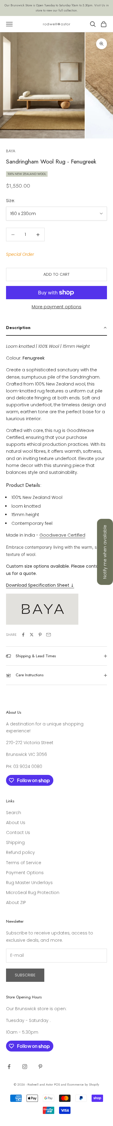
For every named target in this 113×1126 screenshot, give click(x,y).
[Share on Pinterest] (40, 634)
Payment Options (25, 873)
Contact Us (18, 832)
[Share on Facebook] (23, 634)
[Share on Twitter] (31, 634)
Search (13, 813)
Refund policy (20, 852)
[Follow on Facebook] (9, 1067)
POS (57, 1084)
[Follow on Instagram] (25, 1067)
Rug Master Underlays (29, 883)
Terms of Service (23, 863)
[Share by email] (48, 634)
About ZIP (16, 902)
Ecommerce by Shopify (83, 1084)
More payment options (56, 307)
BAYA (10, 151)
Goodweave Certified (62, 535)
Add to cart (56, 274)
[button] (56, 328)
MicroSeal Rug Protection (32, 893)
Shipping (15, 842)
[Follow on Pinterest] (40, 1067)
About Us (15, 823)
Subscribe (25, 975)
